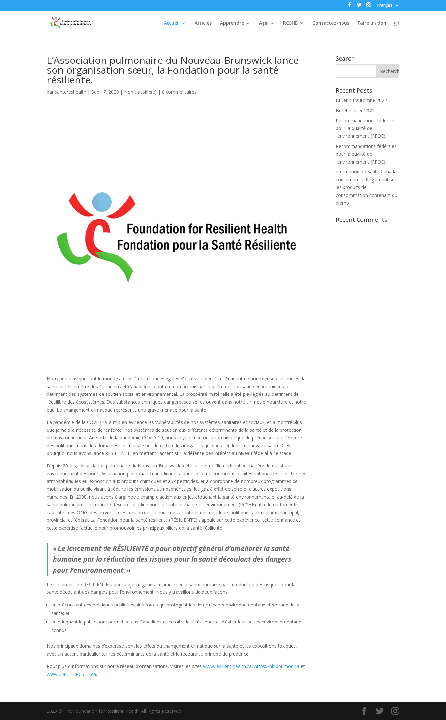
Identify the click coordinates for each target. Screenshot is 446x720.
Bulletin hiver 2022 (355, 110)
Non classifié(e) (140, 92)
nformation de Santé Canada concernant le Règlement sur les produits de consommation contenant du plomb (366, 187)
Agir (263, 23)
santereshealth (70, 92)
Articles (203, 23)
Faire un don (372, 23)
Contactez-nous (330, 23)
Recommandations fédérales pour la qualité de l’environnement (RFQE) (366, 128)
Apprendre (232, 23)
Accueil (172, 23)
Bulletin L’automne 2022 (361, 100)
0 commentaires (179, 92)
